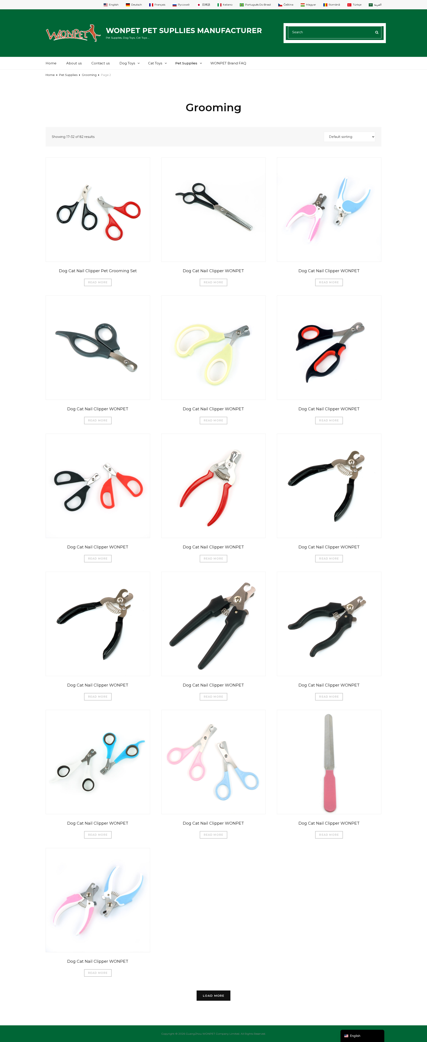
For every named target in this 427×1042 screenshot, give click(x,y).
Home (51, 63)
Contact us (100, 63)
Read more (98, 282)
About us (74, 63)
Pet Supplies (186, 63)
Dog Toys (127, 63)
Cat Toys (155, 63)
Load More (213, 995)
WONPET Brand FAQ (228, 63)
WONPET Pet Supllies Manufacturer (184, 30)
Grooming (89, 75)
